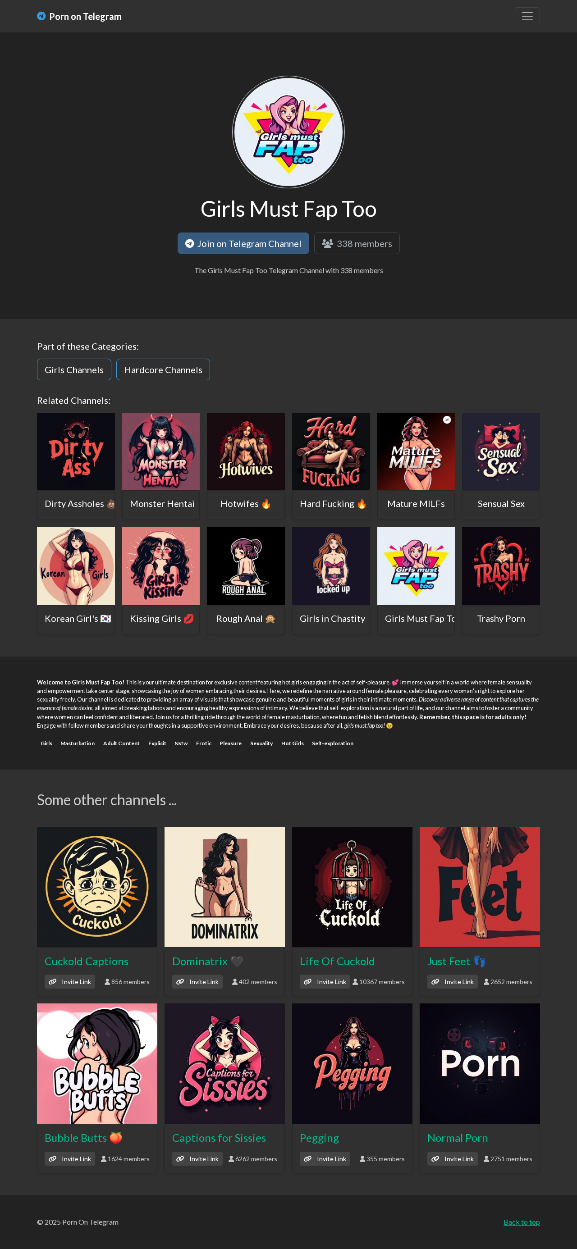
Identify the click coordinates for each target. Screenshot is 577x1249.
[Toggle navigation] (527, 16)
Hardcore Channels (163, 369)
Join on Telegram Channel (249, 243)
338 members (363, 243)
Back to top (522, 1221)
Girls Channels (74, 369)
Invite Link (75, 981)
